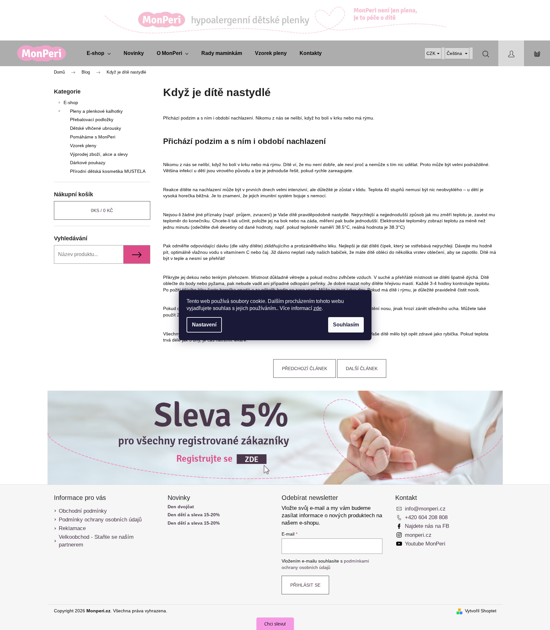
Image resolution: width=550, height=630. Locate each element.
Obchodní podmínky (83, 511)
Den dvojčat (181, 506)
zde (317, 308)
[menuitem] (98, 53)
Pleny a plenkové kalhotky (96, 111)
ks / (102, 210)
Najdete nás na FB (427, 526)
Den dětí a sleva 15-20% (194, 514)
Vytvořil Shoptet (480, 610)
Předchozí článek (304, 368)
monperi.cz (418, 535)
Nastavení (204, 324)
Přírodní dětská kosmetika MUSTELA (107, 171)
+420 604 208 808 (426, 517)
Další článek (362, 368)
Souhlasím (346, 324)
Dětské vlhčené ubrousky (95, 128)
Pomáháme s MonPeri (92, 136)
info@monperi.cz (425, 509)
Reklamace (72, 528)
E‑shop (71, 102)
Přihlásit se (305, 585)
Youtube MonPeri (425, 544)
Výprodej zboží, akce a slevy (99, 154)
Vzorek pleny (83, 145)
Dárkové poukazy (87, 162)
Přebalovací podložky (91, 119)
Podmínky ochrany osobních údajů (100, 520)
